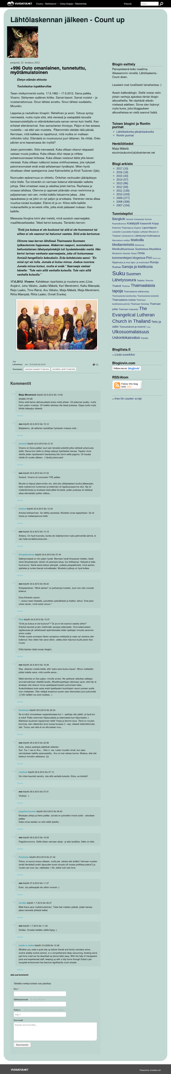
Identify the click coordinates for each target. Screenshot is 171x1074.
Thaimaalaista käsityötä (148, 296)
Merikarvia (139, 245)
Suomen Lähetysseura (63, 369)
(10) (122, 168)
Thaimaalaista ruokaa (124, 299)
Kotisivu (39, 1009)
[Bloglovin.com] (126, 368)
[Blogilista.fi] (123, 354)
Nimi (16, 988)
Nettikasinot (50, 3)
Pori (149, 258)
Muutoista (117, 253)
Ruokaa (116, 267)
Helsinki (129, 219)
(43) (122, 176)
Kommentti (18, 1020)
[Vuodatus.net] (19, 1070)
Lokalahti (116, 232)
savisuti (23, 443)
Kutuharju (24, 710)
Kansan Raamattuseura (37, 369)
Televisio (149, 280)
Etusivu (39, 3)
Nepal (134, 253)
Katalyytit (133, 223)
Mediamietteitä (123, 244)
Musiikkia (155, 249)
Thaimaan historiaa (140, 304)
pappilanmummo (27, 811)
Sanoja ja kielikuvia (137, 267)
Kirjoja (155, 223)
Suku (118, 273)
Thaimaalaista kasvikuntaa (124, 296)
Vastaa (20, 415)
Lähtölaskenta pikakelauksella (135, 131)
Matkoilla (137, 240)
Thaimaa (126, 286)
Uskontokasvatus (126, 337)
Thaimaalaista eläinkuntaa (136, 291)
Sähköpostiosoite (29, 999)
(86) (122, 183)
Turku (148, 327)
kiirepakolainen (27, 554)
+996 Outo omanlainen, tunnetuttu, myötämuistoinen (48, 70)
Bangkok (118, 219)
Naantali (126, 253)
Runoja (154, 262)
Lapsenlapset (149, 227)
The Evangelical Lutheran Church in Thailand (133, 315)
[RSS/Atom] (127, 385)
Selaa (66, 3)
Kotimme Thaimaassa (122, 228)
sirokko (22, 902)
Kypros (137, 228)
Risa (21, 619)
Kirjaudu (128, 3)
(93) (122, 187)
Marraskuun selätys (121, 240)
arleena (22, 508)
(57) (122, 179)
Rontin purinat (125, 135)
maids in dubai (26, 945)
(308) (123, 201)
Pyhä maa (157, 258)
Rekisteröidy (81, 3)
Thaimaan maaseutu (128, 309)
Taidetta (140, 280)
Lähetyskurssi (127, 236)
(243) (123, 194)
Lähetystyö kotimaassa (147, 235)
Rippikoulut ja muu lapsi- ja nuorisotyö (130, 262)
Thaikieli (116, 285)
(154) (123, 205)
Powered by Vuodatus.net (150, 1070)
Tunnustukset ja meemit (132, 326)
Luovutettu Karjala (130, 232)
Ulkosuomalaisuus (130, 331)
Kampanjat (139, 219)
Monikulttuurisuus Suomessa (130, 249)
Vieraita (144, 338)
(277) (123, 198)
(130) (123, 190)
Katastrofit (145, 223)
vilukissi (23, 772)
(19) (122, 172)
